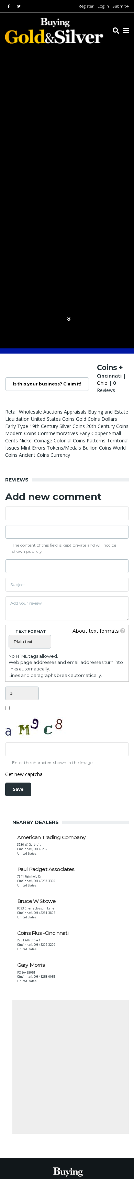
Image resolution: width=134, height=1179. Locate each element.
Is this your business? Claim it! (47, 383)
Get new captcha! (24, 774)
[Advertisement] (67, 1067)
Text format (30, 631)
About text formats (95, 631)
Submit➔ (120, 6)
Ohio (102, 383)
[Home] (49, 31)
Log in (103, 6)
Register (86, 6)
